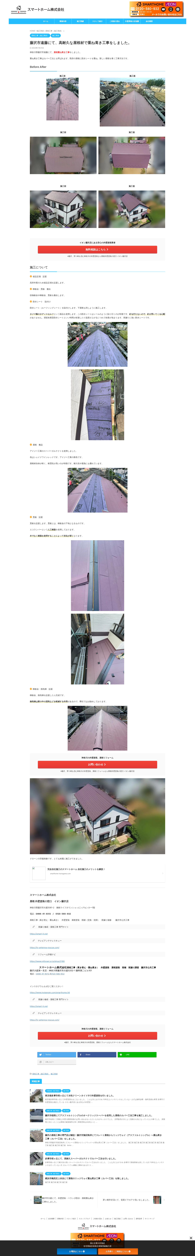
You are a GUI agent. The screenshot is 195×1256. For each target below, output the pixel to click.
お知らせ (108, 1219)
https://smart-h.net (39, 934)
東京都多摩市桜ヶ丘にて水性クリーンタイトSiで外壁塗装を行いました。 (80, 1095)
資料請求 (139, 1219)
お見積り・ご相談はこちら (117, 1251)
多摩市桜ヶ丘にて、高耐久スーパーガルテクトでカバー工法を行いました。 (81, 1158)
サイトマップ (149, 1219)
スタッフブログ (84, 1219)
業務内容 (63, 21)
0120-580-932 (57, 974)
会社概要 (149, 21)
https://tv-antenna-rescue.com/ (44, 947)
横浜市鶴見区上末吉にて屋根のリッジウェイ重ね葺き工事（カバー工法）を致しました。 (87, 1178)
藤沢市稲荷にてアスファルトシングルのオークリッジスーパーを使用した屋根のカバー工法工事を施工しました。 (99, 1115)
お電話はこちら (75, 1251)
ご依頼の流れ (115, 21)
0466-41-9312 (42, 974)
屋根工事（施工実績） (41, 1074)
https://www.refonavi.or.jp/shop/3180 (47, 961)
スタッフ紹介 (97, 21)
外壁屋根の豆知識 (132, 21)
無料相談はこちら (96, 249)
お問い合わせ (95, 764)
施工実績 (80, 21)
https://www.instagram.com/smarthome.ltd (50, 992)
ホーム (45, 21)
